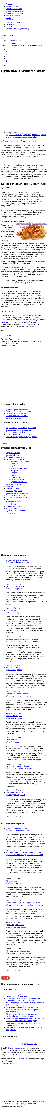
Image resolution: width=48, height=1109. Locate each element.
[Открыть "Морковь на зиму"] (14, 883)
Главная (9, 4)
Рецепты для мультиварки (17, 493)
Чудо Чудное (11, 504)
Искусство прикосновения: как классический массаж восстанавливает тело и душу (25, 1019)
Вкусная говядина (13, 418)
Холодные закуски (14, 502)
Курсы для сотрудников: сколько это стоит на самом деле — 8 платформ (25, 995)
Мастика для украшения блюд (18, 951)
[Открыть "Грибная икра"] (12, 742)
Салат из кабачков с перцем (17, 694)
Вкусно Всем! (9, 1101)
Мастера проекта (13, 15)
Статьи (9, 26)
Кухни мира (11, 513)
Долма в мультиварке (15, 925)
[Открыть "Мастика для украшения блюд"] (19, 953)
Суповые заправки (19, 482)
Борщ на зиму (11, 610)
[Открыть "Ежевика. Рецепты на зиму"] (18, 562)
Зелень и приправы (19, 468)
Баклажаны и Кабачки (20, 461)
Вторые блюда (12, 508)
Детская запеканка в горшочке (19, 430)
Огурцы (14, 473)
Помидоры (15, 475)
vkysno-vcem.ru (13, 1048)
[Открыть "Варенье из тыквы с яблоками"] (19, 768)
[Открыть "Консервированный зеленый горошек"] (23, 641)
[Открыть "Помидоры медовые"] (15, 795)
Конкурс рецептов (13, 484)
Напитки (9, 486)
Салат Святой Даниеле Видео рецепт (21, 437)
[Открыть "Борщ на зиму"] (12, 613)
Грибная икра (11, 740)
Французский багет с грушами (19, 434)
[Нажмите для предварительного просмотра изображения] (11, 141)
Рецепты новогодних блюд (17, 29)
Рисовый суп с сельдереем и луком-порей (23, 852)
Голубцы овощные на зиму (17, 828)
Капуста (14, 470)
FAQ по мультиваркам (15, 506)
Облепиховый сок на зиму (17, 416)
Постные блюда (12, 488)
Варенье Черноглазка (15, 586)
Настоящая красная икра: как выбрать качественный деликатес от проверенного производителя (23, 1009)
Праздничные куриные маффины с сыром (23, 903)
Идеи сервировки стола (16, 511)
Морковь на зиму (13, 881)
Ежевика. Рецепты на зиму (17, 560)
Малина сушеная (13, 667)
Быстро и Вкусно (13, 455)
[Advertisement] (24, 102)
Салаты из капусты (14, 716)
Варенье (14, 464)
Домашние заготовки (15, 459)
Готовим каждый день (15, 457)
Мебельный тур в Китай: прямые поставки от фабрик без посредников (25, 1004)
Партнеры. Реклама (14, 22)
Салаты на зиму (17, 479)
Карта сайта (11, 24)
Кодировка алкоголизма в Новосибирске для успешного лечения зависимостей (24, 999)
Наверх (4, 443)
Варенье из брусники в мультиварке (21, 428)
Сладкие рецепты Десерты (17, 497)
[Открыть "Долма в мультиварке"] (16, 927)
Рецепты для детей (14, 491)
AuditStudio (20, 1059)
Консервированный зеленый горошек (22, 639)
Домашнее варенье (17, 339)
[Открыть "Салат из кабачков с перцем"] (18, 696)
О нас (8, 18)
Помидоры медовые (14, 792)
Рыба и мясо (16, 477)
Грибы (13, 466)
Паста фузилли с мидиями (17, 409)
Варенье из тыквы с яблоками (18, 766)
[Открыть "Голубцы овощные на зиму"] (18, 830)
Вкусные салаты (13, 453)
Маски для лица (12, 6)
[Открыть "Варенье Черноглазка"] (16, 588)
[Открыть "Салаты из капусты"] (15, 718)
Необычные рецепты (15, 11)
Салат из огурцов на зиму (17, 413)
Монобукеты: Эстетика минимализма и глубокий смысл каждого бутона (22, 1015)
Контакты (10, 20)
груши (8, 335)
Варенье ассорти (27, 341)
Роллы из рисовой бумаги (17, 432)
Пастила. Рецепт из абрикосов (18, 411)
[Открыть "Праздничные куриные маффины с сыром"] (24, 905)
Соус (8, 499)
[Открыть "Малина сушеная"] (14, 670)
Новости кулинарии (14, 13)
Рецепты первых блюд (15, 495)
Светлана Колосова (35, 45)
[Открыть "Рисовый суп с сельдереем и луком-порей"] (24, 855)
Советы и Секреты (14, 9)
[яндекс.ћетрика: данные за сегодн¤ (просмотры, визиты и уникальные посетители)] (29, 1044)
